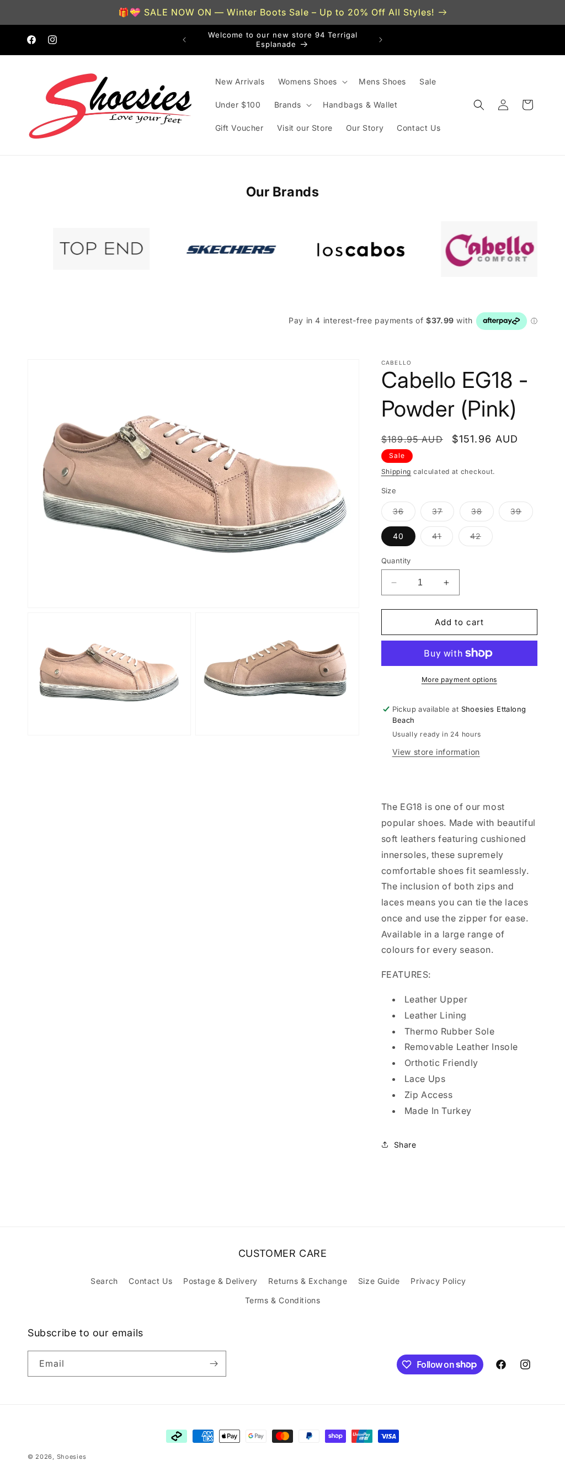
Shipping (396, 471)
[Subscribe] (213, 1364)
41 (442, 538)
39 (521, 513)
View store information (436, 751)
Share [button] (405, 1144)
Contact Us (150, 1281)
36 (404, 513)
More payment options (459, 679)
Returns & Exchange (307, 1281)
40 (398, 536)
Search (104, 1281)
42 (481, 538)
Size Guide (379, 1281)
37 (443, 513)
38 (482, 513)
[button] (311, 81)
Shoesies (72, 1456)
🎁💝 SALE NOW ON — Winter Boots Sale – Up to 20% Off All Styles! (276, 12)
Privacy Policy (438, 1281)
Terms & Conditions (283, 1300)
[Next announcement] (381, 39)
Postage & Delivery (220, 1281)
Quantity (396, 560)
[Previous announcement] (184, 39)
